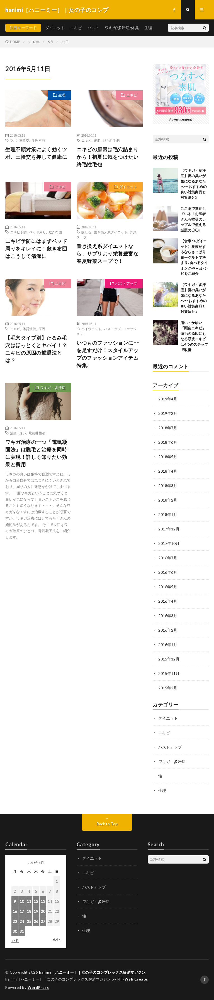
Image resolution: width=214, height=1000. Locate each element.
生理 (148, 27)
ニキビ (76, 27)
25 (29, 921)
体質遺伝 (29, 328)
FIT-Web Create (132, 979)
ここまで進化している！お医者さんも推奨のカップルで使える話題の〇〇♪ (193, 219)
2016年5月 (167, 586)
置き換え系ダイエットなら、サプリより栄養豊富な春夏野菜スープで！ (107, 253)
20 (43, 911)
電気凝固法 (36, 433)
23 (15, 921)
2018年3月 (167, 485)
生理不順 (38, 140)
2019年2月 (167, 413)
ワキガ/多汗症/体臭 (122, 27)
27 (43, 921)
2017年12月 (168, 529)
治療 (13, 433)
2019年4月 (167, 398)
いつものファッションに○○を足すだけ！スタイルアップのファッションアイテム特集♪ (108, 354)
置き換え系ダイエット (110, 232)
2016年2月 (167, 630)
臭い (22, 433)
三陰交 (24, 140)
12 (36, 901)
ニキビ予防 (18, 232)
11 (29, 901)
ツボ (13, 140)
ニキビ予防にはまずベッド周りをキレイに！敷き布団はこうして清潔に (36, 248)
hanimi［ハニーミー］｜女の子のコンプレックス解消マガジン (92, 972)
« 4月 (15, 941)
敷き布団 (55, 232)
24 (22, 921)
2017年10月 (168, 543)
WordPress (38, 987)
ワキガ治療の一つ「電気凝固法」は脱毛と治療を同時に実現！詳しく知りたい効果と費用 (36, 453)
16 (15, 911)
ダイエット (55, 27)
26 (36, 921)
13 (43, 901)
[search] (204, 28)
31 (22, 931)
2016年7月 (167, 557)
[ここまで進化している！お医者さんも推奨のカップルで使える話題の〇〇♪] (165, 218)
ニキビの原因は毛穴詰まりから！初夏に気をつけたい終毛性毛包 (107, 156)
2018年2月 (167, 500)
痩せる (86, 232)
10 (22, 901)
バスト (93, 27)
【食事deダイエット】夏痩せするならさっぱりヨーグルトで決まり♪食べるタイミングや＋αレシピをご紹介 (194, 257)
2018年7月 (167, 427)
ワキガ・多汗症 (52, 387)
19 (36, 911)
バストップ (112, 328)
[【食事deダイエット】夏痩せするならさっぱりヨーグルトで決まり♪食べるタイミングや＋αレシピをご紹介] (165, 250)
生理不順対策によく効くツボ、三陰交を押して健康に (36, 153)
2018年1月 (167, 514)
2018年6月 (167, 442)
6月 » (56, 939)
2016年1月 (167, 644)
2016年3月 (167, 615)
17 (22, 911)
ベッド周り (37, 232)
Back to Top (107, 823)
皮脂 (97, 140)
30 (15, 931)
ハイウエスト (91, 328)
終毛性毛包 (111, 140)
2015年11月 (168, 673)
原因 (41, 328)
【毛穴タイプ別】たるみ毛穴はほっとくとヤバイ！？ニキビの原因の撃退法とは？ (36, 349)
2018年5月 (167, 456)
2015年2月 (167, 687)
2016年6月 (167, 572)
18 (29, 911)
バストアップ (126, 283)
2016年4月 (167, 601)
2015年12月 (168, 659)
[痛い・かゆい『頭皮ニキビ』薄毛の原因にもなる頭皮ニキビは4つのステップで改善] (165, 332)
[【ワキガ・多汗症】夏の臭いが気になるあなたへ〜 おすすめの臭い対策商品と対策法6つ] (165, 180)
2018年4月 (167, 471)
